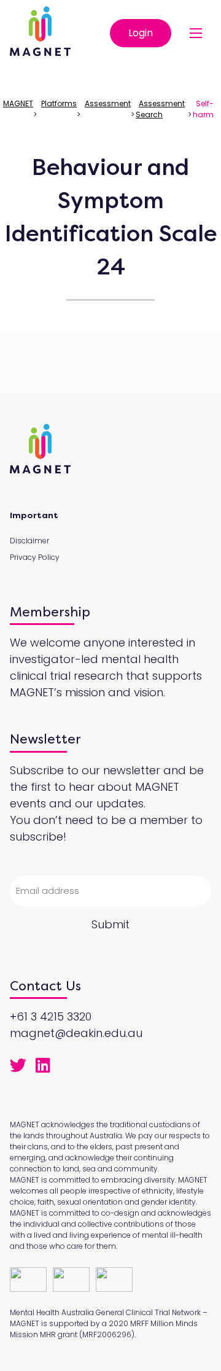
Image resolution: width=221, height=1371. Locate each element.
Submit (110, 924)
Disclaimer (29, 540)
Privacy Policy (35, 557)
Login (140, 33)
